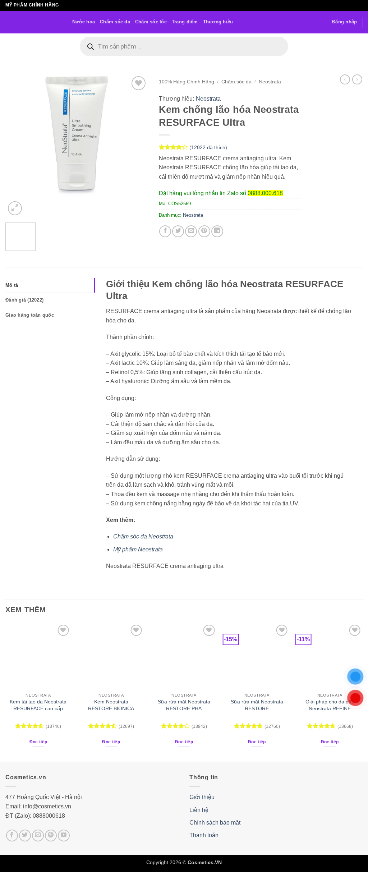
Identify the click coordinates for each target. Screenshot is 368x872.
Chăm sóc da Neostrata (143, 536)
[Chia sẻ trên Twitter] (178, 231)
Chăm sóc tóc (151, 21)
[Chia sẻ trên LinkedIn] (217, 231)
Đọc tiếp (38, 742)
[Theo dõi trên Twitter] (25, 835)
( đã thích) (208, 147)
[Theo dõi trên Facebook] (12, 835)
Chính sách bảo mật (214, 823)
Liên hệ (198, 810)
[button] (344, 22)
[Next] (136, 146)
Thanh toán (203, 835)
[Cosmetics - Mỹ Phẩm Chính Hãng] (33, 22)
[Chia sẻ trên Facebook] (165, 231)
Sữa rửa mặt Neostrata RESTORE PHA (184, 705)
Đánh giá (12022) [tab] (24, 300)
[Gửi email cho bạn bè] (191, 231)
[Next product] (345, 79)
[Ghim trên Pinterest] (204, 231)
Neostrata (270, 81)
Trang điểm (185, 21)
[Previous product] (357, 79)
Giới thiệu (202, 797)
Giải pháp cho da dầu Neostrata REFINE (329, 705)
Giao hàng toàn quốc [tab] (29, 315)
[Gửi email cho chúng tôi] (38, 835)
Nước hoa (83, 21)
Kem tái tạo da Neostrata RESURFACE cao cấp (38, 705)
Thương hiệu (218, 21)
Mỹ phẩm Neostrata (138, 549)
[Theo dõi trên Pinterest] (51, 835)
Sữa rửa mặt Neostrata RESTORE (257, 705)
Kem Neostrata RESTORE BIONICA (111, 705)
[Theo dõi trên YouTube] (64, 835)
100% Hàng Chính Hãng (186, 81)
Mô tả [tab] (11, 285)
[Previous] (17, 146)
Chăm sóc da (115, 21)
